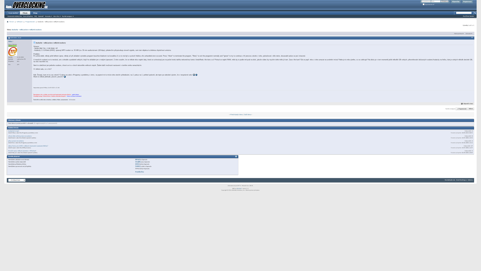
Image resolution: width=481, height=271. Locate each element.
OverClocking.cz (461, 180)
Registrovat (467, 2)
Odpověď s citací (468, 104)
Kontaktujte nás (450, 180)
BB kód (137, 159)
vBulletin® (239, 188)
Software (20, 22)
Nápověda (455, 2)
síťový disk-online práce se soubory (20, 136)
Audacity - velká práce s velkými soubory (27, 30)
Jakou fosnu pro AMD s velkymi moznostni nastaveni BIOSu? (28, 146)
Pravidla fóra (139, 172)
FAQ (35, 16)
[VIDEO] (138, 166)
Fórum (25, 13)
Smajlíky (138, 162)
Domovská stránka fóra (15, 16)
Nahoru (471, 109)
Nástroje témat (458, 33)
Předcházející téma (236, 114)
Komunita (48, 16)
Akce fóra (56, 16)
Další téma (247, 114)
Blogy (35, 13)
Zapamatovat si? (429, 4)
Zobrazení (468, 33)
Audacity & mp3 (13, 131)
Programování (30, 22)
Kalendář (41, 16)
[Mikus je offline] (12, 51)
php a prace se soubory (16, 141)
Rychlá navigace (67, 16)
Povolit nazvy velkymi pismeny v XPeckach (22, 151)
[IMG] (137, 164)
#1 (472, 37)
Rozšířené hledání (468, 16)
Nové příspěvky (28, 16)
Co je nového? (13, 13)
